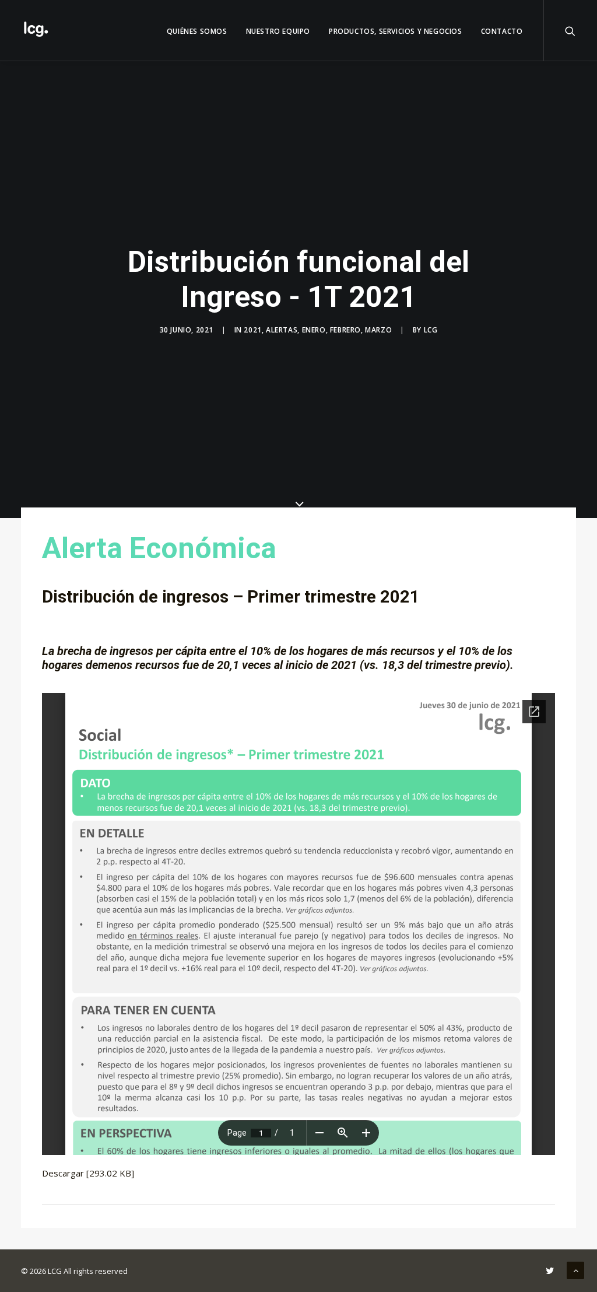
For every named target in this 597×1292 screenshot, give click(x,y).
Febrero (345, 330)
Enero (314, 330)
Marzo (378, 330)
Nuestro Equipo (278, 31)
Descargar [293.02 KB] (88, 1173)
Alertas (281, 330)
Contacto (502, 31)
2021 (252, 330)
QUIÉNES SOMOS (197, 31)
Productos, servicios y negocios (395, 31)
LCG (431, 330)
